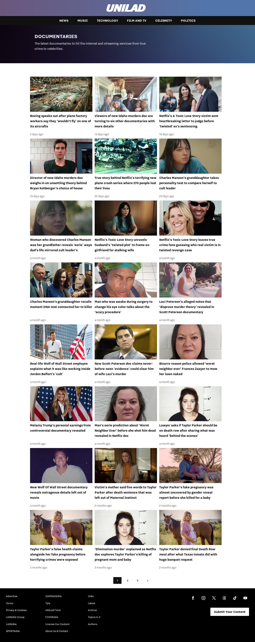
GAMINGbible (53, 596)
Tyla (47, 603)
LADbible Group (15, 617)
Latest (91, 603)
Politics (188, 20)
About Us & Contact (56, 631)
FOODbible (51, 617)
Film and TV (136, 20)
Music (82, 20)
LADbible (11, 624)
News (64, 20)
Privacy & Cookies (16, 610)
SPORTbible (13, 631)
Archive (92, 610)
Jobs (91, 596)
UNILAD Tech (53, 610)
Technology (107, 20)
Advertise (11, 596)
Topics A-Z (94, 617)
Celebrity (163, 20)
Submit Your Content (229, 612)
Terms (9, 603)
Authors (92, 624)
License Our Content (57, 624)
